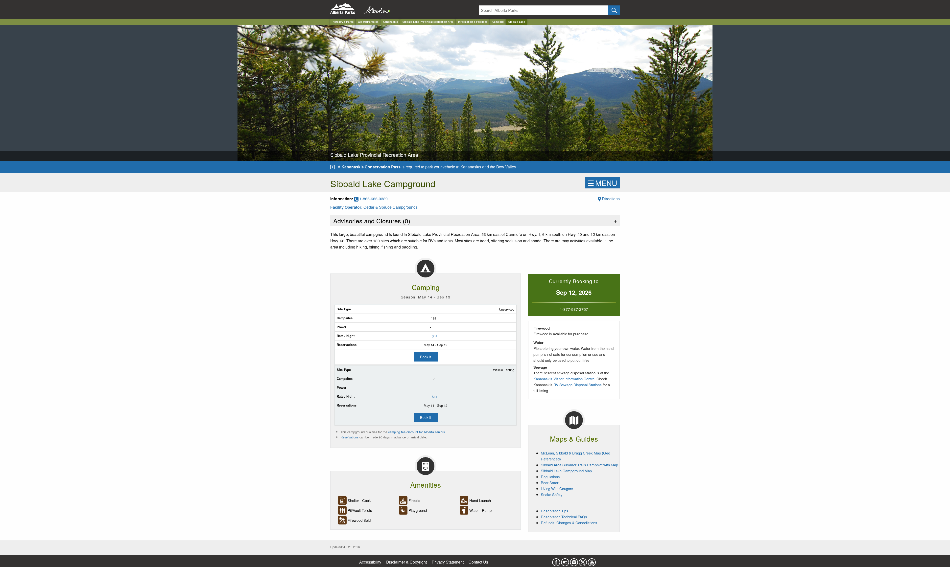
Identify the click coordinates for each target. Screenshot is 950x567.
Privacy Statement (448, 562)
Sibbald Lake (516, 21)
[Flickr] (565, 561)
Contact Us (478, 562)
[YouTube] (592, 561)
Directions (610, 199)
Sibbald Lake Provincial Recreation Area (428, 21)
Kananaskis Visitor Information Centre (563, 378)
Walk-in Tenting (503, 369)
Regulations (550, 476)
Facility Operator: (346, 207)
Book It (425, 356)
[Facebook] (556, 561)
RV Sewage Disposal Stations (577, 384)
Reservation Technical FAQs (564, 516)
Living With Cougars (557, 488)
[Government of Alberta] (375, 8)
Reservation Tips (554, 510)
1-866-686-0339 (373, 199)
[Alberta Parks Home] (345, 8)
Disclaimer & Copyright (406, 562)
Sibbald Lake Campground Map (566, 470)
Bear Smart (550, 482)
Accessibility (370, 562)
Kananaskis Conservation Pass (371, 167)
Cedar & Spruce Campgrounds (390, 207)
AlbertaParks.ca (368, 21)
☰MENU (602, 183)
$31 (434, 336)
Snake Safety (552, 494)
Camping (498, 21)
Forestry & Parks (343, 21)
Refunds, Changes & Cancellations (569, 522)
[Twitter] (583, 561)
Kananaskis (390, 21)
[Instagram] (574, 561)
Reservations (349, 437)
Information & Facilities (472, 21)
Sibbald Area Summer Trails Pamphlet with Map (579, 464)
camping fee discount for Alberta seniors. (417, 432)
